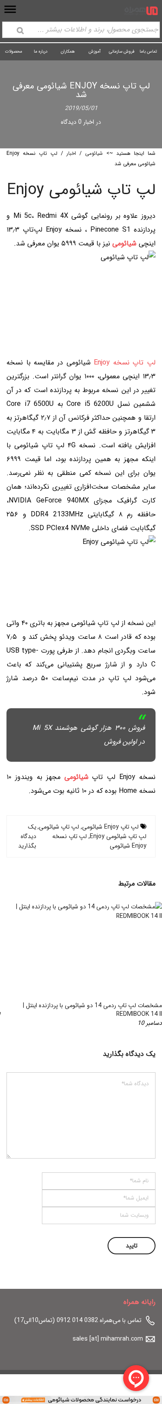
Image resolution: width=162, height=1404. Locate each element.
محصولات (13, 51)
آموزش (95, 51)
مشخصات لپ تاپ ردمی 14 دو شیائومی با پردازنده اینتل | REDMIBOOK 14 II (92, 1010)
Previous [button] (141, 965)
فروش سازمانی (121, 51)
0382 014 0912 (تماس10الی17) (56, 1320)
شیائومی (94, 153)
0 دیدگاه (71, 122)
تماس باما (148, 51)
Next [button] (21, 965)
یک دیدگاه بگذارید (27, 836)
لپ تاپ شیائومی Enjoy (118, 836)
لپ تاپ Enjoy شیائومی (110, 827)
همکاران (67, 51)
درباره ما (41, 51)
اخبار (88, 122)
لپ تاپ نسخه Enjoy (125, 362)
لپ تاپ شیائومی (59, 827)
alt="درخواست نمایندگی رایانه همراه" (116, 1399)
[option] (81, 965)
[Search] (20, 30)
